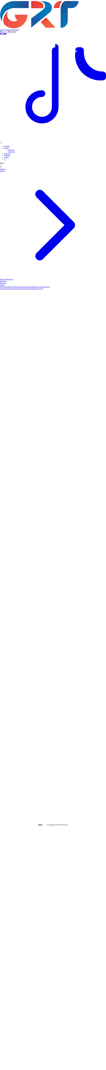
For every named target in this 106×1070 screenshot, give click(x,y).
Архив (6, 157)
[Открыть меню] (1, 142)
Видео (6, 148)
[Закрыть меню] (1, 167)
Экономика (18, 287)
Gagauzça (46, 287)
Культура (36, 287)
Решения (7, 154)
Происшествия (27, 287)
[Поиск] (5, 159)
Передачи (11, 152)
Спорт (41, 287)
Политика (3, 287)
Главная (7, 146)
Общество (10, 287)
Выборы (7, 155)
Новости (11, 150)
